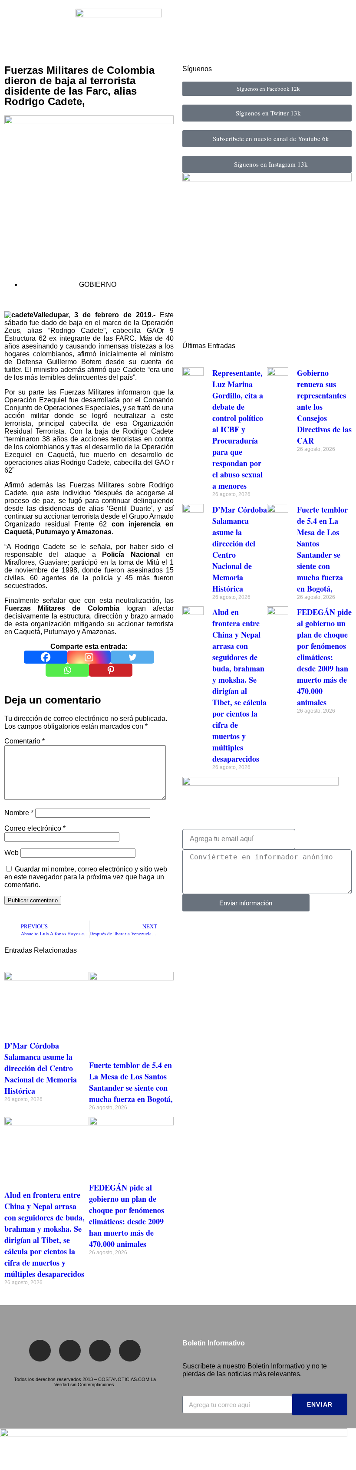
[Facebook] (45, 657)
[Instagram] (89, 657)
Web (11, 852)
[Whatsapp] (67, 670)
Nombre (18, 812)
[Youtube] (130, 1350)
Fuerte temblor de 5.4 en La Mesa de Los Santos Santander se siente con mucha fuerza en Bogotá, (131, 1082)
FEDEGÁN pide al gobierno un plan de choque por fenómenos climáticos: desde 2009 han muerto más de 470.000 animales (126, 1216)
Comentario (24, 741)
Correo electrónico (35, 828)
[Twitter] (132, 657)
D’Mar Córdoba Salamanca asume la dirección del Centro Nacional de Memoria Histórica (40, 1068)
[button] (13, 30)
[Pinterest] (110, 670)
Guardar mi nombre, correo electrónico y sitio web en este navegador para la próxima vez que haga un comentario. (85, 876)
